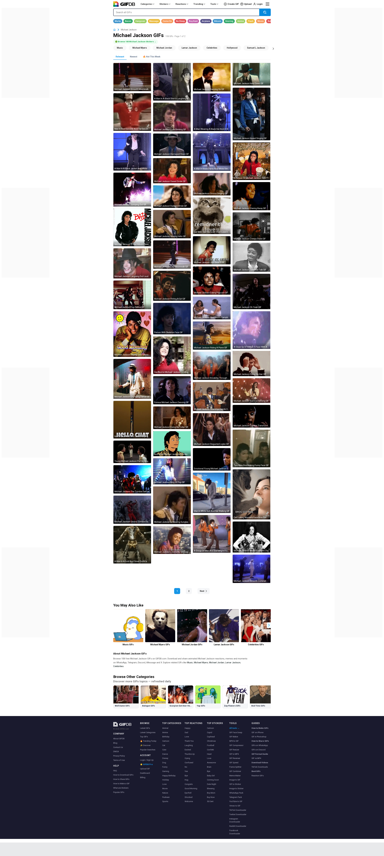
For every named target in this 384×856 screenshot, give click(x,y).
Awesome (211, 762)
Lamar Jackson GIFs (224, 644)
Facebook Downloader (234, 832)
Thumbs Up (190, 754)
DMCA (116, 751)
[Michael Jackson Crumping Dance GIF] (132, 379)
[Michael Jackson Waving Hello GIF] (172, 224)
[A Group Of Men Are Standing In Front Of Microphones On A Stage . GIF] (212, 534)
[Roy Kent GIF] (193, 21)
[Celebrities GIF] (211, 47)
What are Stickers (120, 788)
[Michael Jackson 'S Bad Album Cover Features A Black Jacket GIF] (132, 227)
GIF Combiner (235, 771)
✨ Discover (145, 745)
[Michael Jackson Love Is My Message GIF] (172, 540)
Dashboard (145, 773)
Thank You (189, 741)
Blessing (210, 788)
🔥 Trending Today (148, 741)
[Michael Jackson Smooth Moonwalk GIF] (132, 77)
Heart (209, 754)
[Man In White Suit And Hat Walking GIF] (212, 493)
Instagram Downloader (234, 820)
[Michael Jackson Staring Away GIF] (251, 196)
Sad (186, 732)
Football (210, 745)
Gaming (165, 771)
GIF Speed (233, 762)
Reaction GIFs (258, 775)
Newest (133, 56)
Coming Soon (213, 780)
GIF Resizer (234, 750)
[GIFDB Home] (114, 29)
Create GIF (233, 4)
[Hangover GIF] (140, 21)
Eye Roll (188, 793)
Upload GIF (145, 769)
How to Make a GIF (121, 783)
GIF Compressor (236, 745)
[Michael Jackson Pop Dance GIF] (132, 295)
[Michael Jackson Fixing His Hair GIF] (251, 363)
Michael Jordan (216, 662)
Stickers (163, 4)
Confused (189, 762)
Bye (186, 775)
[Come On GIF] (167, 21)
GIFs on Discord (259, 750)
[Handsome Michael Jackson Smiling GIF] (172, 355)
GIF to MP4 (234, 754)
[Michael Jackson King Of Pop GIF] (172, 471)
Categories (146, 4)
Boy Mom (211, 793)
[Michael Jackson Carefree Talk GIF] (251, 257)
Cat (163, 745)
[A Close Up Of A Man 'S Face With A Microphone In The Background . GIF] (251, 330)
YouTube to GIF (235, 801)
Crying (187, 758)
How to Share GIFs (121, 779)
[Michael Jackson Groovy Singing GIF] (212, 184)
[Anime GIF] (240, 21)
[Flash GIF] (250, 21)
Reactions (181, 4)
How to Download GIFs (123, 775)
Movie (165, 788)
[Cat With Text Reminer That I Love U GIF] (212, 216)
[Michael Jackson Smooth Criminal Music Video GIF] (251, 569)
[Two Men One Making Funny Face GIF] (251, 448)
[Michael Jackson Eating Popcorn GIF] (212, 280)
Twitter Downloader (237, 814)
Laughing (189, 745)
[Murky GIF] (117, 21)
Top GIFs (144, 737)
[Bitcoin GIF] (218, 21)
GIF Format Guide (260, 754)
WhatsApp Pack (236, 793)
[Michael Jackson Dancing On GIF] (212, 77)
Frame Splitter (235, 767)
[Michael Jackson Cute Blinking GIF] (172, 117)
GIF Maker (233, 737)
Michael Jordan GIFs (192, 644)
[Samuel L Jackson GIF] (256, 47)
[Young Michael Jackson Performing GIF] (132, 452)
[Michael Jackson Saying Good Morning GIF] (132, 334)
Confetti (210, 750)
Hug (186, 780)
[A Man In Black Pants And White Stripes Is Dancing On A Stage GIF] (212, 152)
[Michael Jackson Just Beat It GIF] (212, 250)
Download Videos (260, 762)
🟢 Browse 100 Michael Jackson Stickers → (135, 41)
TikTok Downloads (260, 767)
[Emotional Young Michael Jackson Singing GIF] (212, 459)
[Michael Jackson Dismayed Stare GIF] (172, 145)
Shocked (188, 797)
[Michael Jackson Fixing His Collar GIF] (172, 417)
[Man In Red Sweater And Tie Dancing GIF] (132, 112)
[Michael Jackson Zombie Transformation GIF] (251, 416)
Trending (198, 4)
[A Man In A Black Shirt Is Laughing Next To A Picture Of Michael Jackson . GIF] (172, 82)
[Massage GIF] (154, 21)
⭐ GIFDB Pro (146, 764)
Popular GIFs (118, 792)
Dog (164, 762)
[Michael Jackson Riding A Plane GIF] (212, 335)
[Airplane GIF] (206, 21)
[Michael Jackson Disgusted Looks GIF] (212, 429)
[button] (269, 625)
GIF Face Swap (235, 732)
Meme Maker (235, 775)
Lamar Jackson (232, 662)
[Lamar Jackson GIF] (189, 47)
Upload (248, 4)
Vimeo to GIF (234, 806)
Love (164, 784)
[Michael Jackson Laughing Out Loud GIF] (132, 263)
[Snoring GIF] (229, 21)
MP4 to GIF (234, 741)
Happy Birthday (169, 775)
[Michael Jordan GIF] (164, 47)
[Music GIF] (120, 47)
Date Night (211, 784)
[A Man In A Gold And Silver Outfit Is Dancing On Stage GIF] (132, 544)
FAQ (115, 771)
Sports (165, 801)
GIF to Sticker (235, 784)
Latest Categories (147, 732)
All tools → (234, 728)
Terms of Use (119, 760)
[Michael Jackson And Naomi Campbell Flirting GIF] (212, 308)
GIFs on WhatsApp (260, 745)
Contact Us (118, 747)
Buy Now (211, 797)
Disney (165, 758)
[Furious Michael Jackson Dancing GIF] (172, 390)
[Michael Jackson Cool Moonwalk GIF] (172, 254)
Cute (164, 750)
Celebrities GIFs (256, 644)
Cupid (209, 732)
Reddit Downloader (237, 826)
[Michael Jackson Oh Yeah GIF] (251, 291)
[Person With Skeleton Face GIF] (172, 318)
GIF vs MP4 (256, 758)
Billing (142, 777)
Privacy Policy (119, 756)
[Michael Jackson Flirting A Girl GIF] (172, 286)
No (186, 767)
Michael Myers (201, 662)
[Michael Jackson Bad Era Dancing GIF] (251, 390)
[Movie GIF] (260, 21)
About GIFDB (118, 738)
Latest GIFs (145, 728)
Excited (188, 750)
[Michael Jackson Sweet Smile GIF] (172, 170)
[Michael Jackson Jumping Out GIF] (132, 190)
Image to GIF (234, 780)
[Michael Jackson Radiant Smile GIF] (172, 196)
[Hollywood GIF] (232, 47)
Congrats (189, 784)
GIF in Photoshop (259, 737)
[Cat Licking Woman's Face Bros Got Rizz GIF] (251, 494)
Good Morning (191, 788)
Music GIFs (128, 644)
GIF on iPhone (257, 732)
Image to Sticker (236, 788)
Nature (165, 793)
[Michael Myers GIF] (139, 47)
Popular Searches (147, 750)
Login (260, 4)
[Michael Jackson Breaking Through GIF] (212, 366)
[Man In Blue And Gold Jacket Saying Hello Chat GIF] (132, 419)
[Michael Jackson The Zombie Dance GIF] (132, 479)
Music (190, 662)
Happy (187, 728)
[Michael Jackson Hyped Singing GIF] (251, 114)
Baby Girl (211, 775)
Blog (115, 743)
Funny (164, 767)
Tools (213, 4)
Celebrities (118, 666)
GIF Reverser (234, 758)
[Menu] (267, 4)
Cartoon (165, 741)
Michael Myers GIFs (160, 644)
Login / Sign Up (147, 760)
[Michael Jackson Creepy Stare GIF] (251, 226)
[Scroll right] (273, 48)
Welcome (189, 801)
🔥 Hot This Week (151, 56)
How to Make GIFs (260, 728)
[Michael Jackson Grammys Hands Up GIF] (212, 396)
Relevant (120, 56)
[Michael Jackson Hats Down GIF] (251, 74)
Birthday (165, 737)
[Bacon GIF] (128, 21)
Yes (186, 771)
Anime (165, 732)
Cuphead (211, 737)
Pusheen (166, 797)
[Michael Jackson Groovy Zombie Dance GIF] (132, 510)
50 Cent (210, 801)
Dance (165, 754)
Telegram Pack (235, 797)
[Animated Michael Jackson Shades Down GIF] (172, 443)
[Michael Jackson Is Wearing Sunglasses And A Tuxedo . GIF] (172, 505)
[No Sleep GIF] (180, 21)
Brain (209, 767)
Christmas (211, 741)
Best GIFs (256, 771)
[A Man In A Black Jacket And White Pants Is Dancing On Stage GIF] (132, 152)
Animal (165, 728)
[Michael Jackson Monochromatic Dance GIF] (251, 537)
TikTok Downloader (237, 810)
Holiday (165, 780)
